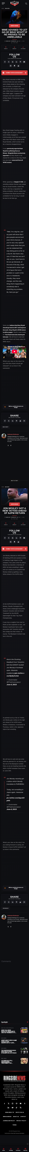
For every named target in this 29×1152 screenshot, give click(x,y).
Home (3, 8)
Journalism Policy (9, 1120)
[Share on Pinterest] (16, 420)
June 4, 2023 (12, 685)
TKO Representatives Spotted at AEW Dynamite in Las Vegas (8, 1052)
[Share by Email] (24, 420)
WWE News (7, 8)
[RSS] (20, 1107)
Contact (23, 1116)
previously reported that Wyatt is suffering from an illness (13, 151)
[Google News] (12, 61)
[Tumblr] (25, 1103)
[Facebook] (4, 61)
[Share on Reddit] (20, 420)
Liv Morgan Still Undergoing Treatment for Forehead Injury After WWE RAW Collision (7, 1062)
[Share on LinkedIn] (12, 420)
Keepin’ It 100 (18, 182)
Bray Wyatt (5, 426)
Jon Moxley (6, 908)
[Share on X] (8, 420)
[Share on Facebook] (4, 420)
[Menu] (3, 3)
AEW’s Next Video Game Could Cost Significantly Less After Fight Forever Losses (9, 1041)
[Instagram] (10, 65)
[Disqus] (14, 986)
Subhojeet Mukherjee (11, 41)
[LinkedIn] (16, 61)
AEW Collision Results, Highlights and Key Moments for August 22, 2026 (8, 1031)
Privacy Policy (21, 1120)
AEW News (14, 504)
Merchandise (7, 1116)
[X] (8, 61)
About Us (16, 1116)
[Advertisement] (14, 214)
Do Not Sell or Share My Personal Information (14, 1133)
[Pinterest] (20, 61)
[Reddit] (18, 65)
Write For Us (20, 1112)
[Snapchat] (14, 65)
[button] (26, 3)
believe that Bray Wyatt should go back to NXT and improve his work (14, 328)
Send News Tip (9, 1112)
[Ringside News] (14, 4)
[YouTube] (24, 61)
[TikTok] (16, 1107)
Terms (15, 1124)
